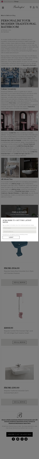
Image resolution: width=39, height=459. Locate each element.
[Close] (38, 215)
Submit (11, 237)
